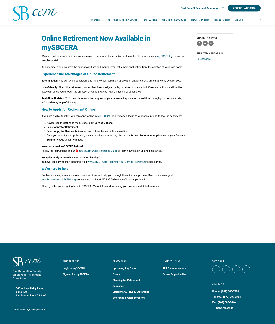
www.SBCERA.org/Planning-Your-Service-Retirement (117, 161)
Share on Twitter (205, 43)
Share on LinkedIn (211, 43)
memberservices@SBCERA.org (59, 179)
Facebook (216, 269)
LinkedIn (246, 269)
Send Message (224, 307)
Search (260, 19)
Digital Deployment (36, 309)
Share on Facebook (199, 43)
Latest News (204, 58)
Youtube (236, 269)
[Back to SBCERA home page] (35, 11)
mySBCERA (163, 56)
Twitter (226, 269)
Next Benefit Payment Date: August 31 (203, 8)
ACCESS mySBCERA (244, 8)
